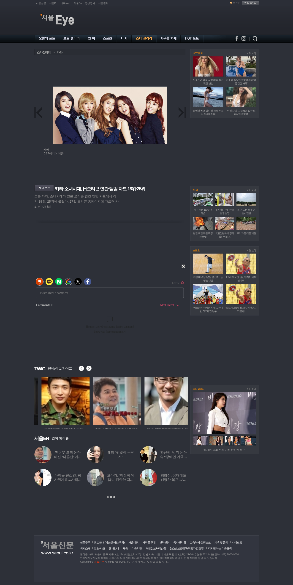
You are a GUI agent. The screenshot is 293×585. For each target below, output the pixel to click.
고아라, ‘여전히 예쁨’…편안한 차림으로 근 (120, 480)
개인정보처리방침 (156, 548)
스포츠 (196, 250)
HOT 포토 (198, 53)
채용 (125, 548)
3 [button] (114, 497)
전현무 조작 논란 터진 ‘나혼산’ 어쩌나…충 (67, 457)
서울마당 (133, 542)
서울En (78, 3)
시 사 (195, 190)
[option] (58, 400)
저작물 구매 (148, 542)
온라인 (114, 542)
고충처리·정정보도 (200, 542)
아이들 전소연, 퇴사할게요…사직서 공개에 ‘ (67, 480)
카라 (59, 52)
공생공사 (90, 3)
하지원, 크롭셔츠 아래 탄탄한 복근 (224, 449)
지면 (107, 542)
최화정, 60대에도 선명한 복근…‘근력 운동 (174, 480)
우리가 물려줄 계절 (246, 233)
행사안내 (114, 548)
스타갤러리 (44, 52)
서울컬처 (103, 3)
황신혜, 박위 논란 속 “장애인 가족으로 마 (173, 457)
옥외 (121, 542)
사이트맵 (237, 542)
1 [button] (108, 497)
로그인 (236, 3)
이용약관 (137, 548)
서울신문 (41, 3)
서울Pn (53, 3)
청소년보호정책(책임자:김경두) (187, 548)
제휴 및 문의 (221, 542)
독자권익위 (179, 542)
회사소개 (85, 548)
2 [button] (111, 497)
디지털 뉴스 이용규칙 (220, 548)
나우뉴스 (65, 3)
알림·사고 (99, 548)
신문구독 (85, 542)
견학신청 (164, 542)
